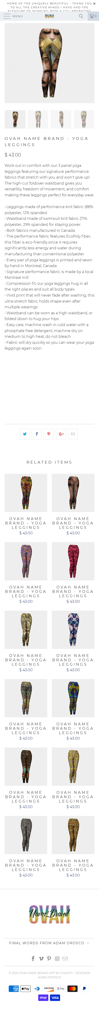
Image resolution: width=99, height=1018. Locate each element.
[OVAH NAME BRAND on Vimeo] (41, 959)
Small (33, 367)
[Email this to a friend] (73, 434)
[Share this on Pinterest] (49, 434)
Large (71, 367)
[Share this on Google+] (61, 434)
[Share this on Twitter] (25, 434)
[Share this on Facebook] (37, 434)
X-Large (14, 378)
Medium (52, 367)
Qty (8, 392)
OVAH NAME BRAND (33, 973)
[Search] (83, 16)
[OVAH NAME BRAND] (49, 16)
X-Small (14, 367)
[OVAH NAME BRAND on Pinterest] (49, 959)
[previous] (9, 66)
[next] (90, 66)
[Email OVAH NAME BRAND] (65, 959)
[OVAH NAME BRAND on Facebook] (33, 959)
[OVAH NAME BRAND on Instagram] (57, 959)
